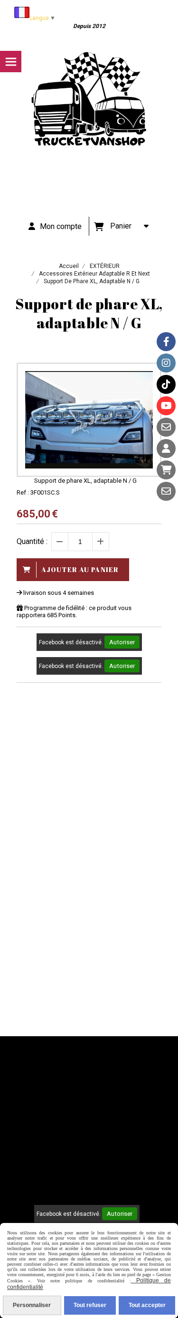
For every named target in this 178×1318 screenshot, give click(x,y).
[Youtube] (166, 405)
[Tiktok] (166, 384)
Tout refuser (90, 1305)
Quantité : (32, 541)
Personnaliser (32, 1305)
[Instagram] (166, 362)
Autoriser (122, 642)
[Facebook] (166, 341)
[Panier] (166, 469)
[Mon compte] (166, 448)
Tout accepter (147, 1305)
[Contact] (166, 427)
